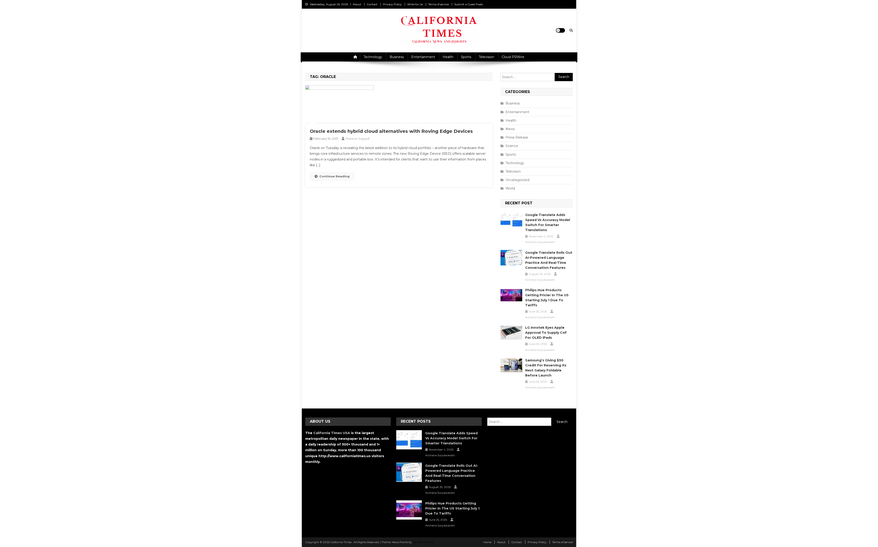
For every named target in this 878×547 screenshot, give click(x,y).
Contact (372, 4)
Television (486, 57)
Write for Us (415, 4)
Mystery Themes (423, 542)
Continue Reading (334, 176)
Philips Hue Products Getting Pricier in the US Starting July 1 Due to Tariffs (547, 297)
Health (448, 57)
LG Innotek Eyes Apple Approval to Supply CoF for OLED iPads (546, 333)
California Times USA (331, 433)
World (510, 188)
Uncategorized (517, 180)
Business (397, 57)
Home (487, 542)
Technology (373, 57)
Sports (466, 57)
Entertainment (423, 57)
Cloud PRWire (513, 57)
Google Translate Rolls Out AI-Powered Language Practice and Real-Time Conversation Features (548, 260)
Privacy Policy (392, 4)
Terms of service (438, 4)
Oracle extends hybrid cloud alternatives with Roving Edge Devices (391, 131)
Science (512, 146)
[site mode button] (560, 30)
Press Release (517, 137)
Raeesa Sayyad (357, 138)
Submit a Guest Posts (468, 4)
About (357, 4)
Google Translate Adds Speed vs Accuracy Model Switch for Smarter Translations (547, 222)
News (510, 129)
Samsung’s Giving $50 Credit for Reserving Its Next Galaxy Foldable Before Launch (545, 367)
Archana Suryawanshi (540, 242)
